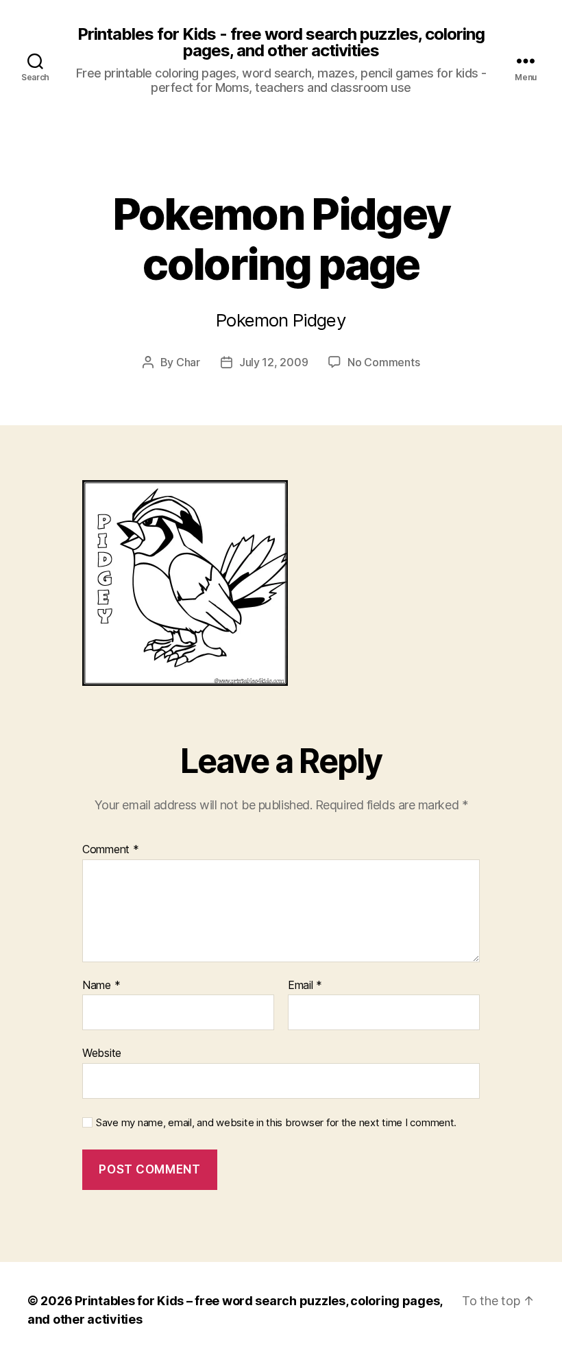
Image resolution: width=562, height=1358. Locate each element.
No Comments (383, 362)
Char (188, 362)
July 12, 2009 (273, 362)
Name (101, 985)
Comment (110, 850)
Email (305, 985)
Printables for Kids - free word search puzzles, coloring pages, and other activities (281, 42)
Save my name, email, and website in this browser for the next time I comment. (276, 1123)
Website (101, 1053)
